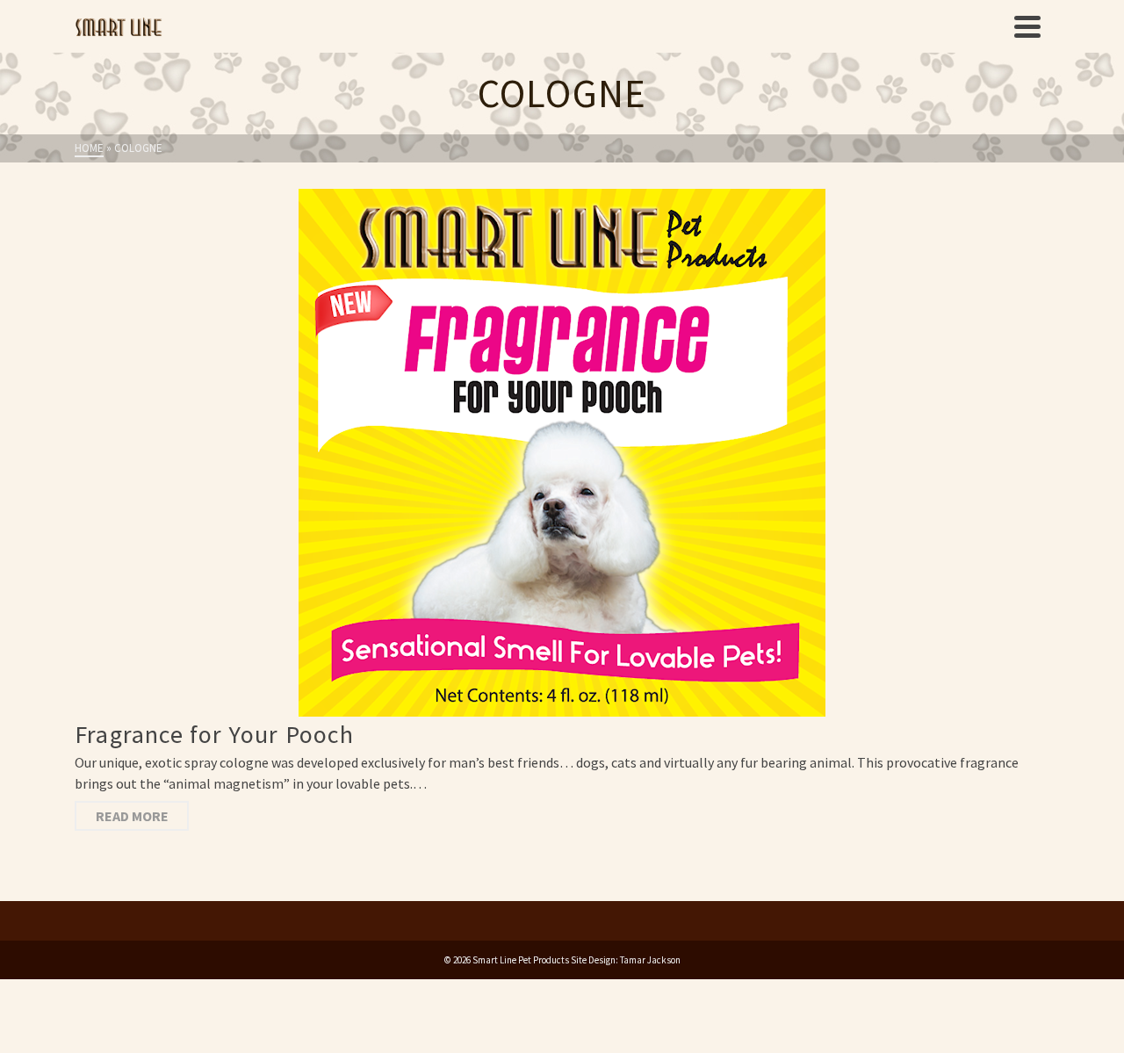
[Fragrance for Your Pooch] (562, 453)
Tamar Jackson (650, 960)
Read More (132, 816)
